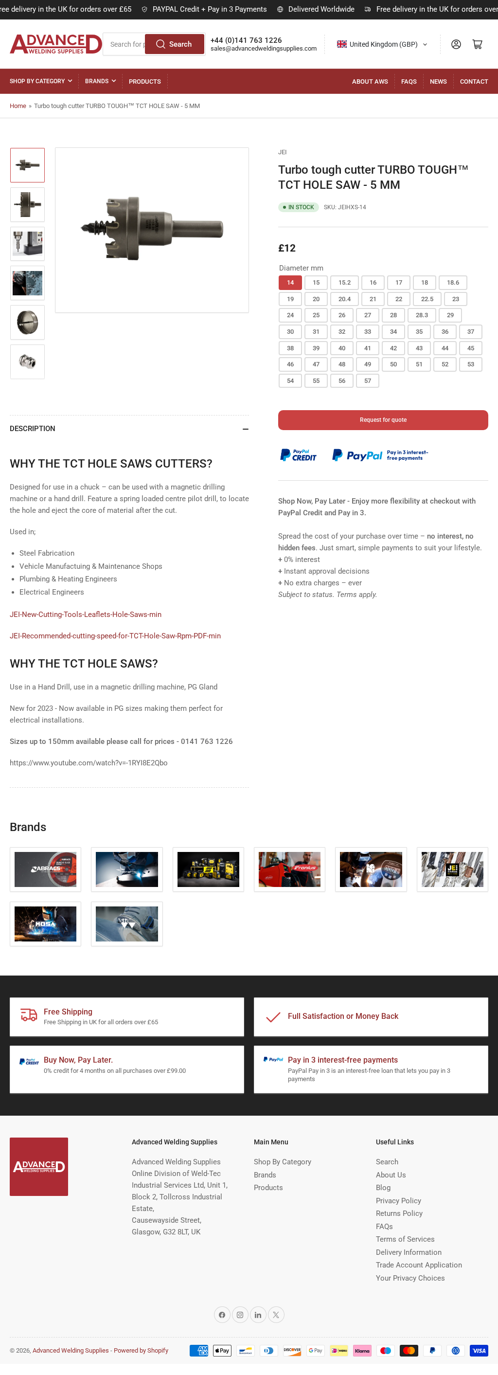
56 (341, 380)
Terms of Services (405, 1239)
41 (367, 348)
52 (445, 364)
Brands (96, 81)
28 (393, 315)
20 (316, 299)
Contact (474, 81)
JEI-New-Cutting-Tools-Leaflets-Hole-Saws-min (85, 614)
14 (290, 282)
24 (290, 315)
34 (393, 331)
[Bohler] (127, 869)
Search (180, 44)
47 (316, 364)
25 (316, 315)
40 (341, 348)
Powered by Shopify (141, 1350)
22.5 (427, 299)
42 (393, 348)
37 (470, 331)
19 (290, 299)
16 (373, 282)
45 (470, 348)
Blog (383, 1187)
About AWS (370, 81)
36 (445, 331)
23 (455, 299)
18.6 (453, 282)
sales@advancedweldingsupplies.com (264, 48)
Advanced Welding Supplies (71, 1350)
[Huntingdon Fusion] (371, 869)
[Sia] (127, 923)
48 (341, 364)
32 (341, 331)
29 (450, 315)
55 (316, 380)
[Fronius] (289, 869)
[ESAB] (208, 869)
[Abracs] (45, 869)
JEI (282, 152)
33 (367, 331)
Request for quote (383, 419)
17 (398, 282)
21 (373, 299)
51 (419, 364)
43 (419, 348)
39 (316, 348)
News (438, 81)
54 (290, 380)
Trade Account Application (419, 1265)
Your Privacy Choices (410, 1278)
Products (145, 81)
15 (316, 282)
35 (419, 331)
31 (316, 331)
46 (290, 364)
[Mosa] (45, 923)
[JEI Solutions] (452, 869)
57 (367, 380)
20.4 (344, 299)
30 (290, 331)
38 (290, 348)
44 (445, 348)
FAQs (409, 81)
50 (393, 364)
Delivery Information (409, 1252)
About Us (391, 1175)
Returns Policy (399, 1213)
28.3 (422, 315)
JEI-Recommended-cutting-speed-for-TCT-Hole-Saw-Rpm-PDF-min (115, 636)
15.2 (344, 282)
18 (424, 282)
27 (367, 315)
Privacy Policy (398, 1200)
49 (367, 364)
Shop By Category (37, 81)
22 (398, 299)
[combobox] (382, 44)
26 (341, 315)
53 (470, 364)
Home (18, 105)
